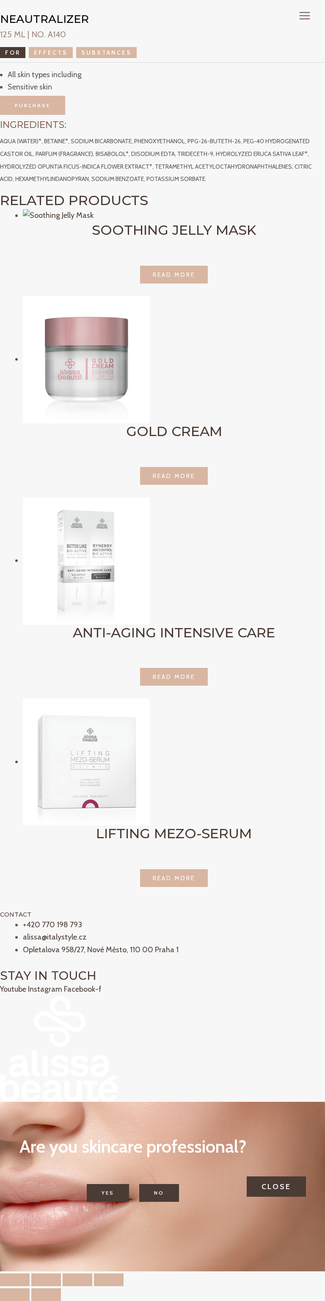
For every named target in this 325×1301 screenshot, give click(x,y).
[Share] (77, 1279)
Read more (174, 274)
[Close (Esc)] (109, 1279)
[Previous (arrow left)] (15, 1294)
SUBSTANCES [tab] (106, 52)
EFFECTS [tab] (51, 52)
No (159, 1193)
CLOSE (276, 1186)
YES (108, 1193)
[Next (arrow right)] (46, 1294)
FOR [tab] (12, 52)
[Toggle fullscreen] (46, 1279)
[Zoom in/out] (15, 1279)
